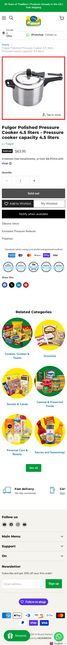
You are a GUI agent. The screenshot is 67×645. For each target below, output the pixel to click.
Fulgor (10, 144)
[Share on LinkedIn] (19, 285)
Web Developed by (33, 638)
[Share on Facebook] (4, 285)
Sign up (54, 584)
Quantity (7, 172)
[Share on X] (12, 285)
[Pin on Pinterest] (26, 285)
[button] (58, 643)
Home (5, 44)
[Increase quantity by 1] (34, 181)
